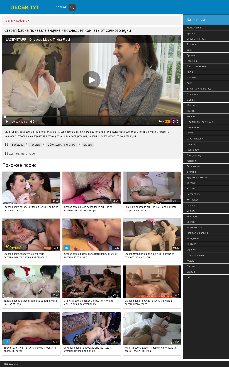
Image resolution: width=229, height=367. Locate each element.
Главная (61, 7)
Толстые (35, 144)
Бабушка (17, 144)
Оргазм (191, 55)
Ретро (190, 133)
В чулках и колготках (199, 88)
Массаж (191, 116)
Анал (189, 83)
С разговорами (195, 255)
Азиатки (191, 160)
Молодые (192, 216)
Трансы (191, 110)
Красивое (192, 33)
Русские (191, 266)
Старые (87, 144)
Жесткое (192, 105)
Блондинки (193, 238)
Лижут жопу (194, 155)
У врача (191, 99)
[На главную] (26, 7)
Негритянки (193, 194)
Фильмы (191, 44)
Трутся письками (196, 66)
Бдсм (190, 49)
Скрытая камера (196, 38)
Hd (188, 277)
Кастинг (191, 188)
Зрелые (191, 183)
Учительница (194, 227)
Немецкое (193, 199)
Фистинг (191, 171)
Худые (190, 260)
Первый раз (193, 166)
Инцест (191, 144)
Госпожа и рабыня (197, 233)
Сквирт (191, 210)
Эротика (191, 244)
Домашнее (193, 127)
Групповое (193, 149)
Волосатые (193, 94)
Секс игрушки (195, 138)
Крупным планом (197, 177)
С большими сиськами (61, 144)
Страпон (191, 249)
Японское (192, 205)
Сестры (191, 221)
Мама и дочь (194, 27)
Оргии (190, 72)
